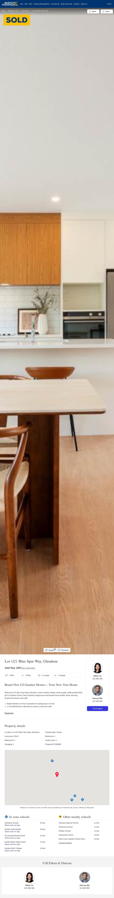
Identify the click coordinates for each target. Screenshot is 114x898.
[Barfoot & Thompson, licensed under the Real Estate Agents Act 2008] (10, 3)
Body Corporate (66, 4)
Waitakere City (13, 11)
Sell (26, 4)
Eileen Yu (97, 676)
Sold (3, 11)
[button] (57, 775)
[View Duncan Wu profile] (97, 690)
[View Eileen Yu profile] (97, 667)
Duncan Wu (97, 698)
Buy (21, 4)
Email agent (97, 708)
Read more (9, 713)
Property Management (41, 4)
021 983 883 (97, 701)
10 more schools (65, 843)
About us (84, 4)
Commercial (55, 4)
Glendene (25, 11)
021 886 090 (97, 679)
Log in (109, 4)
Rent (30, 4)
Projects (76, 4)
